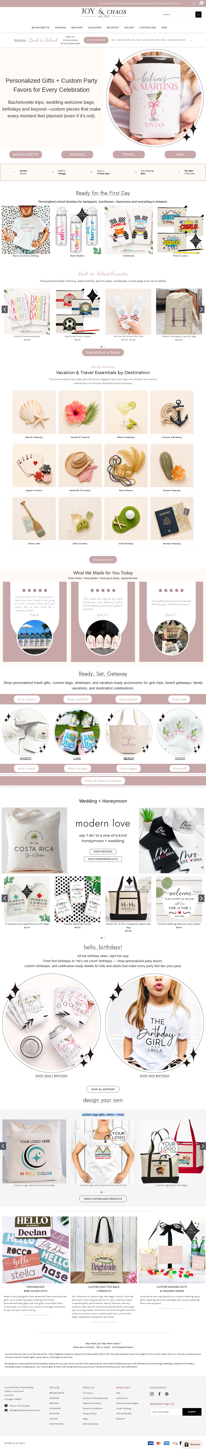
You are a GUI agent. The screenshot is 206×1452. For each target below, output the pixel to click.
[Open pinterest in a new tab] (167, 1394)
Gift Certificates (90, 1424)
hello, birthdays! (103, 947)
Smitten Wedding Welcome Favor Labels (179, 924)
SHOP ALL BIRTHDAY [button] (103, 1089)
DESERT (180, 758)
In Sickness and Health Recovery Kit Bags (27, 924)
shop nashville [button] (77, 699)
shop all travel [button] (103, 559)
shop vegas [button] (128, 768)
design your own (103, 1100)
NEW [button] (180, 154)
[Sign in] (194, 3)
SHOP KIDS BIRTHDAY (154, 1076)
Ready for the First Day (103, 193)
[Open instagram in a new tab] (152, 1394)
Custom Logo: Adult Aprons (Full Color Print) (103, 1185)
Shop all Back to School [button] (103, 352)
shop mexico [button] (27, 699)
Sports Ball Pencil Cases (77, 336)
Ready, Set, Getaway (103, 673)
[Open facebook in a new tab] (159, 1394)
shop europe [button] (128, 699)
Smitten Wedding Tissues (77, 924)
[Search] (198, 15)
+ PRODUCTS (103, 1291)
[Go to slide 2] (201, 309)
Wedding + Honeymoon (103, 800)
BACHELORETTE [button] (25, 154)
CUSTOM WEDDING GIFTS (172, 1287)
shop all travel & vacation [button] (103, 780)
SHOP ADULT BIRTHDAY (51, 1076)
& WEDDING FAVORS (172, 1291)
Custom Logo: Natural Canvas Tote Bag (34, 1185)
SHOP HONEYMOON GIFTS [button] (103, 859)
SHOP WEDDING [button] (102, 851)
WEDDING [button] (77, 154)
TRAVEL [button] (129, 154)
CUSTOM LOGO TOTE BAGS (103, 1287)
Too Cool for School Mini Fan (128, 336)
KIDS (37, 1291)
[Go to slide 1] (5, 309)
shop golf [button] (179, 768)
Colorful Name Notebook (27, 336)
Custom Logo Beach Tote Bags (171, 1185)
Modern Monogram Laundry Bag (179, 336)
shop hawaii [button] (26, 768)
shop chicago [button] (77, 768)
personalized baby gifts (16, 1303)
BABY (27, 1291)
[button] (154, 97)
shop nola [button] (179, 699)
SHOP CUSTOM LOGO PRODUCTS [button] (103, 1199)
